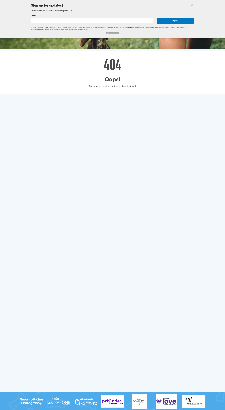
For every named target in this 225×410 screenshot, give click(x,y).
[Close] (192, 5)
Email (33, 16)
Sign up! (175, 21)
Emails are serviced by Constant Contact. (76, 29)
